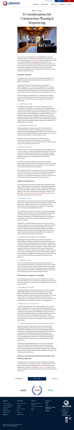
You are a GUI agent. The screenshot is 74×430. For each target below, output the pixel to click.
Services (35, 4)
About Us (54, 4)
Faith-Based (19, 405)
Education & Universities (21, 403)
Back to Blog (37, 378)
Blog (69, 4)
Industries (44, 4)
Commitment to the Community (36, 406)
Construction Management (7, 405)
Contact (62, 4)
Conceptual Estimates (7, 407)
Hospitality (19, 412)
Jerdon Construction (11, 3)
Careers (5, 414)
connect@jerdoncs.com (66, 415)
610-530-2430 (65, 412)
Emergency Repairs (6, 412)
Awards (32, 410)
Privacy (47, 410)
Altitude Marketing (14, 425)
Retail (18, 410)
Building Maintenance (7, 410)
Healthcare (19, 407)
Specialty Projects (20, 414)
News (46, 403)
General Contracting (6, 403)
